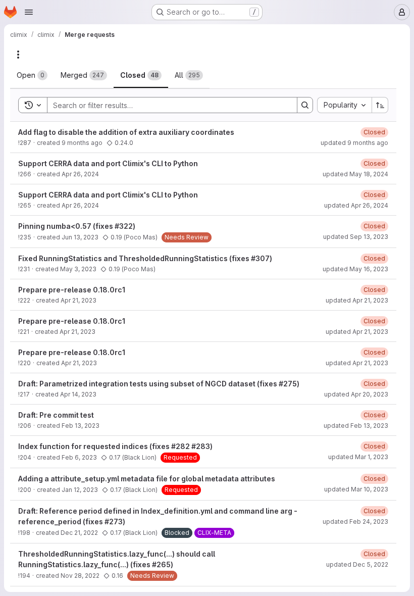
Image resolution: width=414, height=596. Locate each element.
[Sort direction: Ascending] (380, 105)
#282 (180, 446)
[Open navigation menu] (29, 12)
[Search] (305, 105)
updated (354, 142)
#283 (200, 446)
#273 (114, 521)
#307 (260, 258)
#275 (288, 383)
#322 (124, 226)
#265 (161, 564)
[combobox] (344, 105)
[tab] (32, 75)
